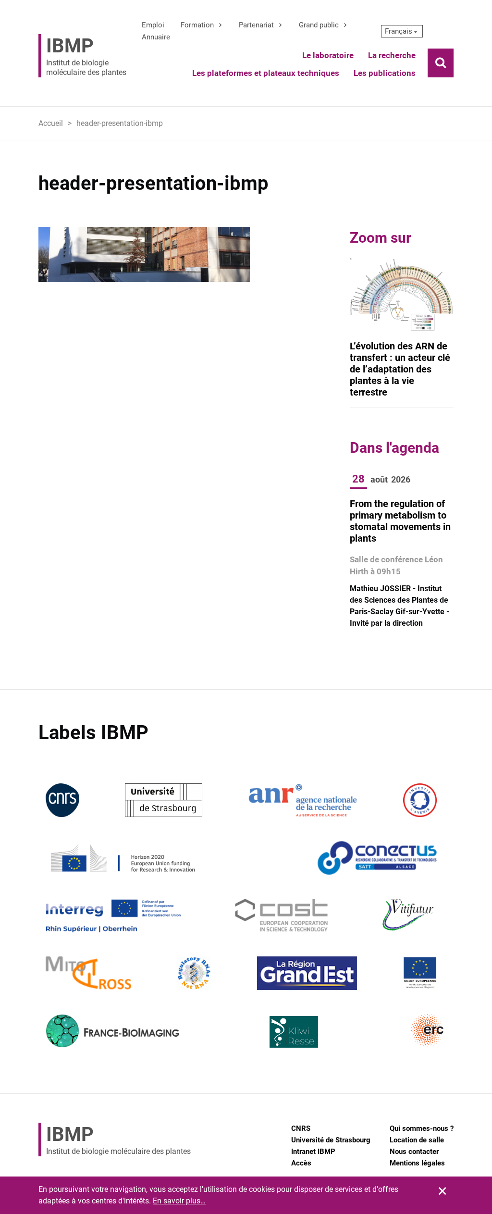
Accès (301, 1163)
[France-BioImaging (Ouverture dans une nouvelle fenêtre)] (112, 1030)
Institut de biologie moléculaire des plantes (86, 56)
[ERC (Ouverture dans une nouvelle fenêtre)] (427, 1030)
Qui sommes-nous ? (422, 1128)
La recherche (392, 55)
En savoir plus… (179, 1200)
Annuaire (156, 37)
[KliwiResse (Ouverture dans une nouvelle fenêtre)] (294, 1030)
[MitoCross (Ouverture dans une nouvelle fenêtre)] (88, 972)
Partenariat (256, 25)
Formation (197, 25)
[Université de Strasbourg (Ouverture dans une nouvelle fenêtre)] (163, 799)
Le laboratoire (328, 55)
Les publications (385, 73)
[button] (402, 31)
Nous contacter (414, 1151)
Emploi (153, 25)
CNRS (300, 1128)
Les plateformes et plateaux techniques (265, 73)
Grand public (319, 25)
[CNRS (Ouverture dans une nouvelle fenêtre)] (62, 799)
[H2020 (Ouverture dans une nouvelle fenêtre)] (121, 857)
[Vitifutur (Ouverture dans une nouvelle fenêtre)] (409, 914)
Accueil (50, 123)
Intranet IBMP (313, 1151)
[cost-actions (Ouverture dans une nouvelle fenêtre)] (281, 914)
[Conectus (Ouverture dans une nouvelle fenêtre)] (377, 857)
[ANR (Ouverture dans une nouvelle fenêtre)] (302, 799)
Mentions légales (417, 1163)
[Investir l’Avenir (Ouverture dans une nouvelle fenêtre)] (420, 799)
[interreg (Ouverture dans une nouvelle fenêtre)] (113, 914)
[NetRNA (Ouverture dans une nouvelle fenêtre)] (194, 972)
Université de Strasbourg (330, 1140)
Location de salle (417, 1140)
